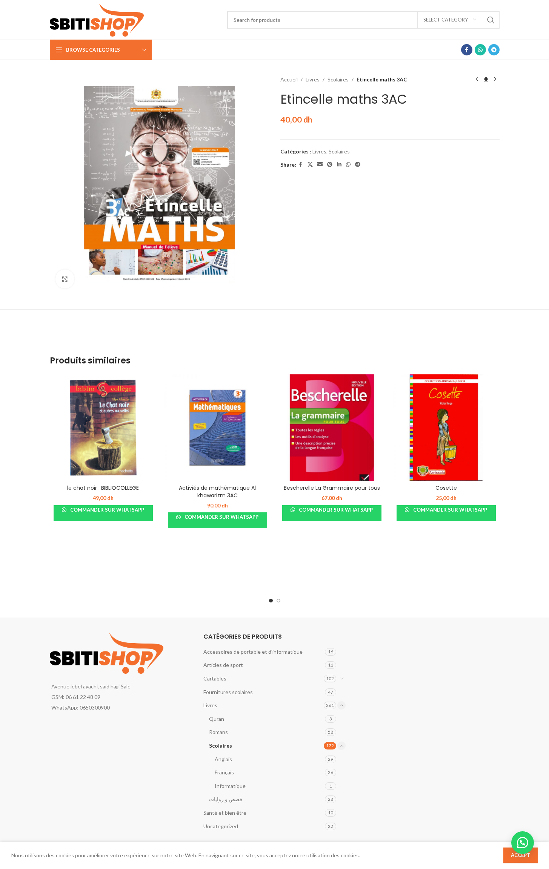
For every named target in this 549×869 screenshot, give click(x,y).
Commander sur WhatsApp (106, 510)
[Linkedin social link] (339, 164)
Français (224, 772)
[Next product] (495, 79)
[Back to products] (486, 79)
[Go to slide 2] (278, 600)
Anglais (223, 759)
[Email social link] (320, 164)
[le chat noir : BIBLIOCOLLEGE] (103, 427)
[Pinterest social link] (330, 164)
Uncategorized (220, 826)
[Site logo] (97, 19)
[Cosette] (446, 427)
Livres (313, 79)
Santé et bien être (224, 812)
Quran (216, 719)
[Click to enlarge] (64, 279)
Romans (218, 732)
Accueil (289, 79)
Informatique (230, 786)
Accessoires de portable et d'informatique (253, 651)
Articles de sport (223, 665)
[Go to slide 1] (271, 600)
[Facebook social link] (466, 49)
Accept (520, 855)
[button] (522, 842)
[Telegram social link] (494, 49)
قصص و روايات (225, 799)
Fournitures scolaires (228, 692)
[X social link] (310, 164)
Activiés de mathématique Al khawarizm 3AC (217, 491)
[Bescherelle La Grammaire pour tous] (331, 427)
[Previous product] (476, 79)
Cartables (214, 678)
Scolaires (338, 79)
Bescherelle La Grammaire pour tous (332, 488)
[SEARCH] (491, 20)
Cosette (446, 488)
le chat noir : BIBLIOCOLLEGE (103, 488)
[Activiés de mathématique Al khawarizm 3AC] (217, 427)
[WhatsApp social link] (480, 49)
